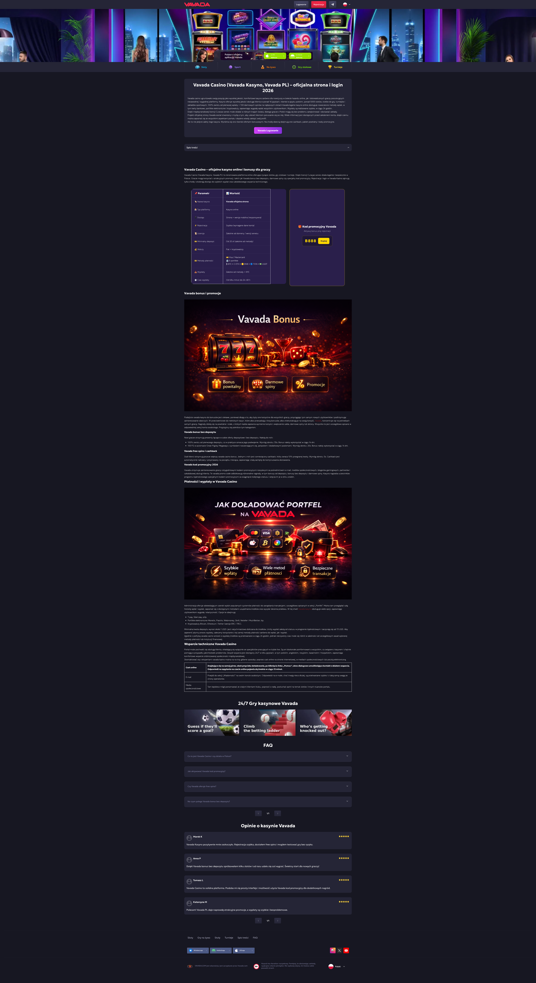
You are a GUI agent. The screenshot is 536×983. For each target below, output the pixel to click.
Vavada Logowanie (268, 130)
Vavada (318, 420)
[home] (197, 4)
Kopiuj (324, 241)
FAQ (255, 937)
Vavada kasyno (304, 609)
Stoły (217, 937)
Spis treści (243, 937)
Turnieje (229, 937)
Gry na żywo (204, 937)
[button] (533, 35)
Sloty (190, 937)
